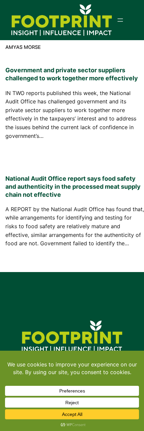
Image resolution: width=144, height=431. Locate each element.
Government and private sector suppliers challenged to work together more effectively (71, 74)
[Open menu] (120, 20)
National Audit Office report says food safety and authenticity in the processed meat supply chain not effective (73, 186)
